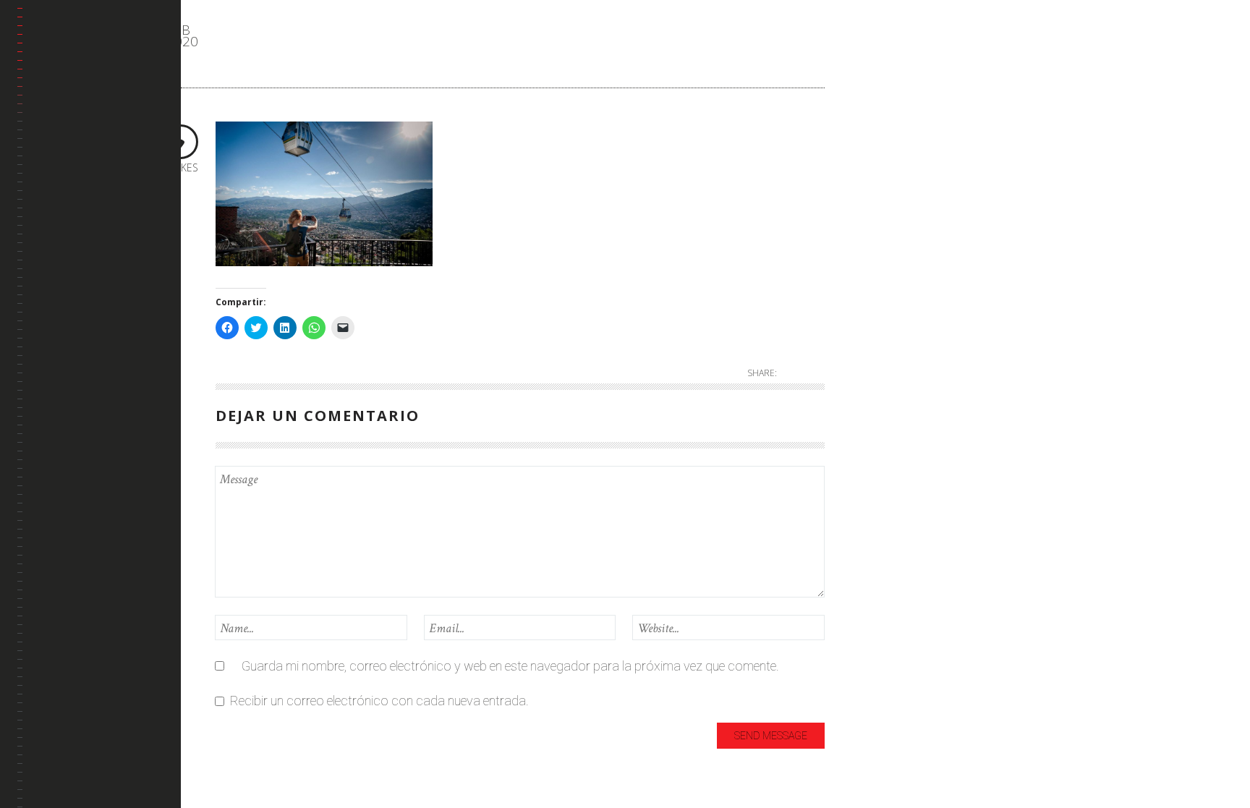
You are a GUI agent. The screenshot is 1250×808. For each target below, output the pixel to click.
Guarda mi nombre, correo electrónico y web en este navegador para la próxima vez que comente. (510, 665)
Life (868, 220)
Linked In (56, 224)
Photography (896, 268)
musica (879, 244)
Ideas (874, 172)
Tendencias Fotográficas (69, 303)
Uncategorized (899, 291)
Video (874, 339)
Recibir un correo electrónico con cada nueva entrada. (379, 700)
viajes (874, 315)
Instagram (60, 259)
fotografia (888, 148)
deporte (880, 124)
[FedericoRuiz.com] (99, 48)
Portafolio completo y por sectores (89, 146)
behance (55, 189)
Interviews (887, 196)
